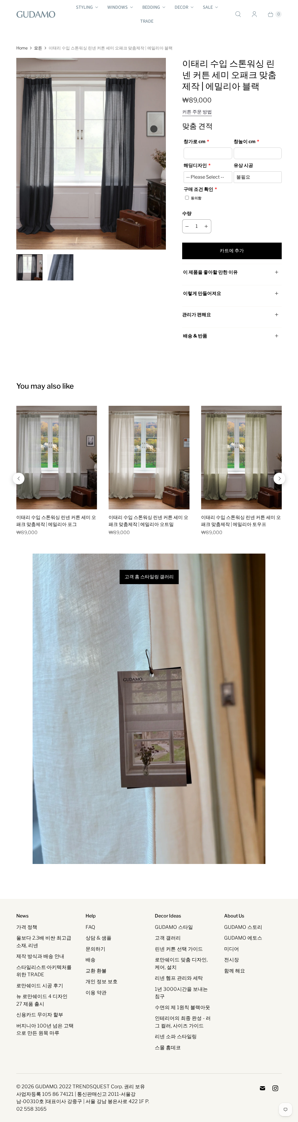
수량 (186, 213)
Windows (117, 7)
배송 (90, 960)
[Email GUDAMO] (262, 1088)
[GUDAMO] (36, 14)
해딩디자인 (195, 165)
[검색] (238, 14)
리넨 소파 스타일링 (176, 1036)
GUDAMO (46, 1086)
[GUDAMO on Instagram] (275, 1088)
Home (22, 47)
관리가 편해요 (196, 314)
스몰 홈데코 (168, 1047)
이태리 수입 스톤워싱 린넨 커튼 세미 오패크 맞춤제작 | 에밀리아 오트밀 (148, 521)
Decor (181, 7)
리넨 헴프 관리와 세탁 (179, 978)
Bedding (151, 7)
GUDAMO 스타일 (174, 927)
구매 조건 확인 (198, 189)
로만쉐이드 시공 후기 (39, 985)
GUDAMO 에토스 (243, 938)
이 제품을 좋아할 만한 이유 (210, 272)
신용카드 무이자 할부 (39, 1015)
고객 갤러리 (168, 938)
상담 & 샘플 (98, 938)
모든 (38, 47)
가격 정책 (26, 927)
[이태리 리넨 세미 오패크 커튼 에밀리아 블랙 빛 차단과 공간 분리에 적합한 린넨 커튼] (91, 154)
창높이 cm (245, 141)
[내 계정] (254, 14)
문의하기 (95, 949)
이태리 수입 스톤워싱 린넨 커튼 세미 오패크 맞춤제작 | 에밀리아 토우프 (241, 521)
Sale (208, 7)
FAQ (90, 927)
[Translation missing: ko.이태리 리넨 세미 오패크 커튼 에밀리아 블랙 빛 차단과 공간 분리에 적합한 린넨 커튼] (29, 267)
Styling (84, 7)
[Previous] (18, 478)
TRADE (146, 21)
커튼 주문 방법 (197, 112)
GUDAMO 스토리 (243, 927)
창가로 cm (194, 141)
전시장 (231, 960)
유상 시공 (243, 165)
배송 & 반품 (194, 336)
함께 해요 (234, 971)
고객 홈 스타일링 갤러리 (149, 577)
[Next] (279, 478)
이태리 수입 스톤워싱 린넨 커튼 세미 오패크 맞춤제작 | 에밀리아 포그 (56, 521)
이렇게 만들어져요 (202, 293)
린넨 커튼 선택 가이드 (179, 949)
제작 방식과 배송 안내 (40, 956)
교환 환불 (96, 971)
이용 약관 (96, 992)
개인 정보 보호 (102, 981)
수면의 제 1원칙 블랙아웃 (182, 1007)
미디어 (231, 949)
